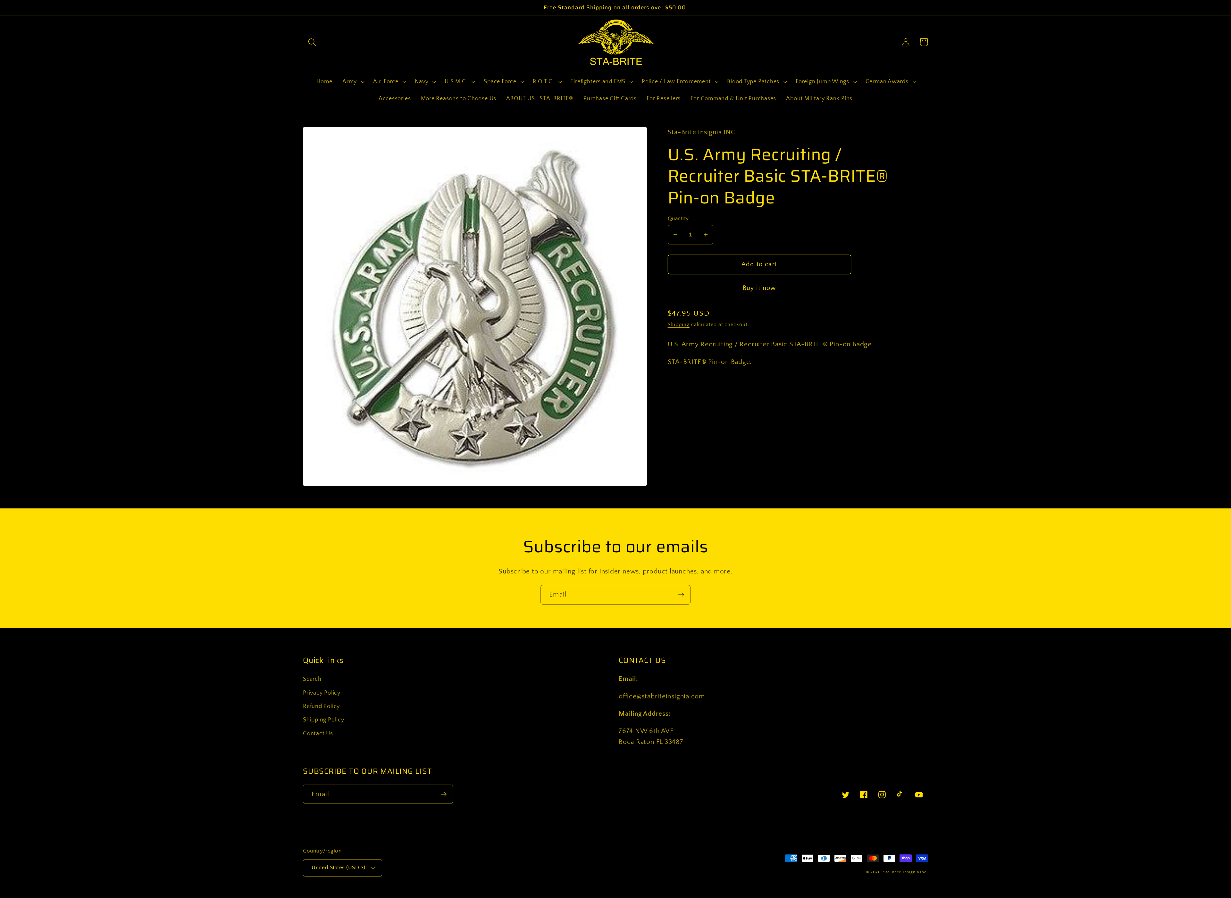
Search (312, 679)
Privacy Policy (321, 693)
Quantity (678, 218)
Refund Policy (321, 706)
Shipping (679, 324)
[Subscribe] (681, 595)
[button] (312, 42)
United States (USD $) (338, 867)
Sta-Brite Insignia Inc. (905, 872)
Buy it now (759, 288)
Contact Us (318, 733)
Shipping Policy (323, 720)
